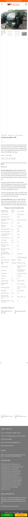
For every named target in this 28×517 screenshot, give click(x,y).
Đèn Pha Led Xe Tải (5, 489)
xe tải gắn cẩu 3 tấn (5, 475)
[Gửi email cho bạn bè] (9, 159)
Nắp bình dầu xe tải (15, 464)
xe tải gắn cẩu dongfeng (16, 480)
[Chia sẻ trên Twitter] (7, 159)
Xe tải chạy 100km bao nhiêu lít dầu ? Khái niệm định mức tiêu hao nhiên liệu (15, 455)
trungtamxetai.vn (9, 445)
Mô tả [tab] (2, 164)
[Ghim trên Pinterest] (12, 159)
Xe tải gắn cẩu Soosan (16, 484)
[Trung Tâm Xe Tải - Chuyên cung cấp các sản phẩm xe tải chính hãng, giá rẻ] (14, 4)
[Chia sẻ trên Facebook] (5, 159)
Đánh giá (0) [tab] (4, 166)
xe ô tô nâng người (14, 486)
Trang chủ (4, 135)
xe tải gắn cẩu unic (5, 486)
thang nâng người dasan (6, 466)
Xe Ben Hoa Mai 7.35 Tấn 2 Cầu (7, 417)
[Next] (25, 20)
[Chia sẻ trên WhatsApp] (2, 159)
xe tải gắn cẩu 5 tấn (14, 475)
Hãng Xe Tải (11, 135)
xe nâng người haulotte (6, 473)
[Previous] (3, 20)
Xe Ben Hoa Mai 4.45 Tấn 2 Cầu (21, 417)
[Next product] (2, 142)
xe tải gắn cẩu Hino (5, 482)
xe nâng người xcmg (16, 473)
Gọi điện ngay (21, 514)
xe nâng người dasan (16, 471)
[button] (2, 4)
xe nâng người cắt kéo (5, 471)
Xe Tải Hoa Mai (19, 135)
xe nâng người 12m (5, 468)
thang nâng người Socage (17, 466)
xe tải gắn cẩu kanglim (5, 484)
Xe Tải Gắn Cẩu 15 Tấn (6, 480)
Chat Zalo (6, 514)
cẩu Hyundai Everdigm (5, 464)
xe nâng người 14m (14, 468)
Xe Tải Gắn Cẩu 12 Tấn (16, 477)
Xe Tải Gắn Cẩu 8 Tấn (5, 477)
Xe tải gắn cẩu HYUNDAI (15, 482)
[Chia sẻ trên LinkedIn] (14, 159)
